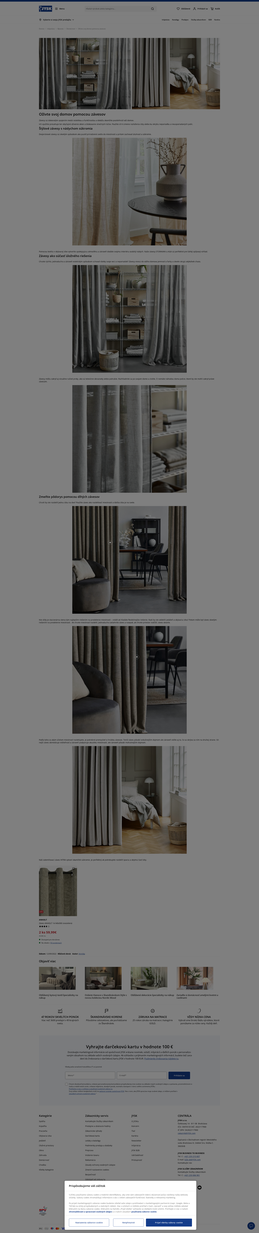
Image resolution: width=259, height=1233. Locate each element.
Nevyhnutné (128, 1222)
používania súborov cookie (143, 1211)
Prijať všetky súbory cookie (169, 1222)
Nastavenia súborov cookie (89, 1222)
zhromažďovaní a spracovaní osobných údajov (90, 1211)
